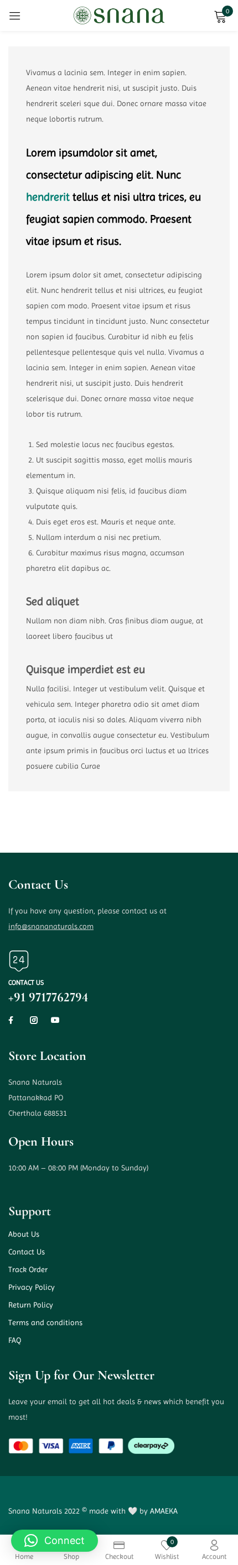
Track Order (28, 1269)
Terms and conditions (45, 1322)
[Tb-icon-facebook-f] (12, 1020)
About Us (23, 1234)
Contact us (26, 982)
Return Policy (30, 1304)
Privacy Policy (31, 1287)
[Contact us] (18, 960)
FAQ (14, 1340)
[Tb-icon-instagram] (34, 1020)
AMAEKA (164, 1510)
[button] (54, 1541)
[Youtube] (55, 1020)
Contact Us (26, 1251)
